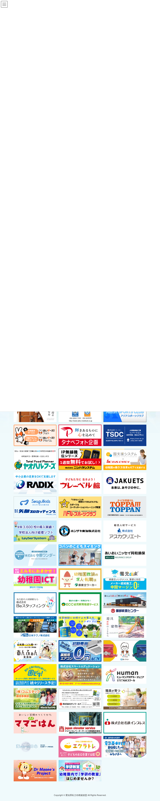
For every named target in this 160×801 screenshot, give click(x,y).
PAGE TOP (152, 773)
